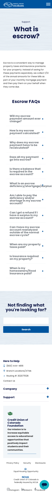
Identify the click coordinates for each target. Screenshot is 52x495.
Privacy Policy (13, 463)
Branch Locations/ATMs (18, 370)
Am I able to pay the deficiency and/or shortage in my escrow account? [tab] (25, 199)
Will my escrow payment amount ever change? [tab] (25, 118)
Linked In (28, 490)
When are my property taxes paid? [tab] (25, 245)
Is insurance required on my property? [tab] (24, 257)
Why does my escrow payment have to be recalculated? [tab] (24, 145)
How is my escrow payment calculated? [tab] (25, 132)
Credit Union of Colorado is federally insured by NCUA (26, 481)
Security (27, 463)
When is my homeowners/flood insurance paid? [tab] (23, 270)
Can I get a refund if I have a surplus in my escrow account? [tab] (24, 215)
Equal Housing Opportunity (26, 471)
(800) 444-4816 (14, 365)
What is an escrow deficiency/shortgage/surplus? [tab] (28, 185)
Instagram (14, 490)
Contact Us (9, 380)
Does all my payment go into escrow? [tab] (24, 158)
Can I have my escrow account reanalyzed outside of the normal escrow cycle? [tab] (25, 231)
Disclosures (40, 463)
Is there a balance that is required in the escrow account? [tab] (25, 171)
